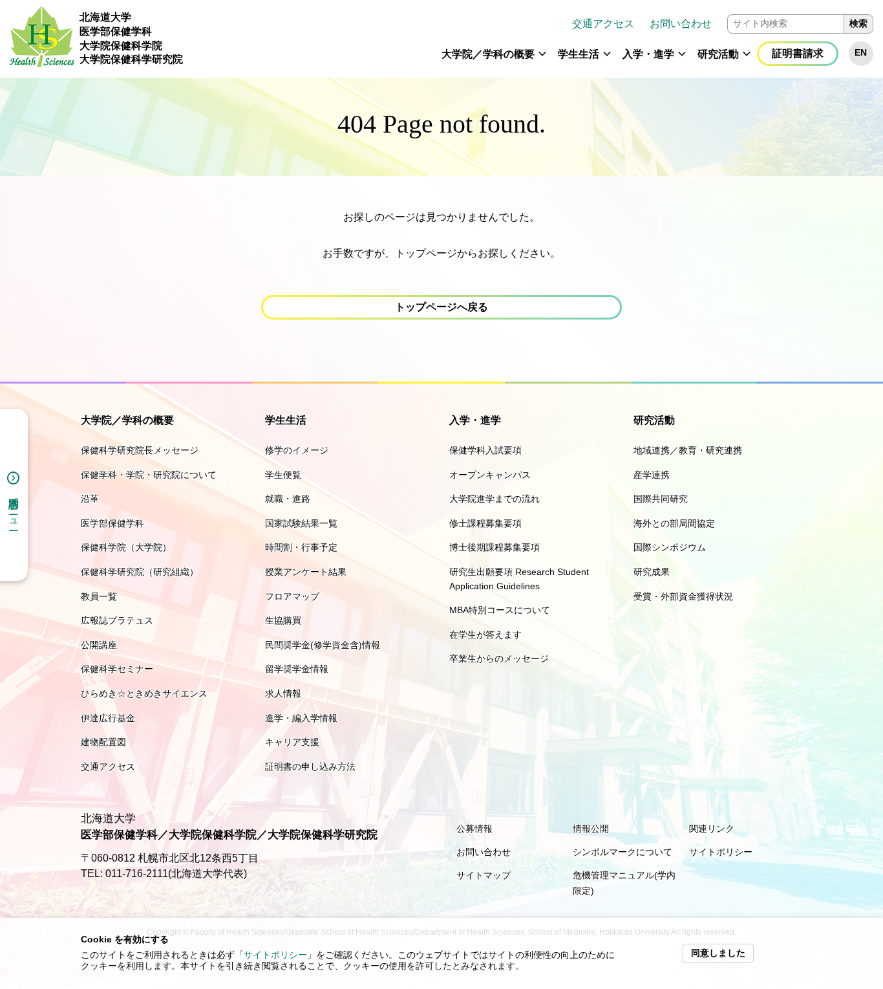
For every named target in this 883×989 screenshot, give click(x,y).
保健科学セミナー (117, 669)
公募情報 (474, 828)
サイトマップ (483, 875)
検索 (858, 23)
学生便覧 (283, 475)
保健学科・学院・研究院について (149, 475)
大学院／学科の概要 (488, 54)
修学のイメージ (296, 450)
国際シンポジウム (669, 547)
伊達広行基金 (108, 718)
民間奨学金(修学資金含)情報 (322, 645)
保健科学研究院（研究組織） (139, 572)
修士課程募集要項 (485, 523)
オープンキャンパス (490, 475)
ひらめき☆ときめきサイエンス (144, 693)
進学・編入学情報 (301, 718)
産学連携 (651, 475)
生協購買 (283, 620)
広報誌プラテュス (117, 620)
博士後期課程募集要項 (494, 547)
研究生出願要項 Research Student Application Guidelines (519, 579)
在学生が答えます (485, 634)
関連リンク (711, 828)
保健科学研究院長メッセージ (139, 450)
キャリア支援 (292, 742)
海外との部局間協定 (674, 523)
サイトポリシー (275, 955)
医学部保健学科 (112, 523)
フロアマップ (292, 596)
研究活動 (718, 54)
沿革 (90, 499)
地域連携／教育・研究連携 (687, 450)
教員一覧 (99, 596)
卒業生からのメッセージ (499, 658)
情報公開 (591, 828)
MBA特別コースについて (499, 610)
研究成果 (651, 572)
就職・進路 (287, 499)
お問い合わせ (681, 23)
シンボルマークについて (622, 852)
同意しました (718, 953)
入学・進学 (648, 54)
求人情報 (283, 693)
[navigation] (533, 39)
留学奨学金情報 (296, 669)
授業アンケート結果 (305, 572)
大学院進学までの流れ (494, 499)
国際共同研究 (660, 499)
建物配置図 (103, 742)
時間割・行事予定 (301, 547)
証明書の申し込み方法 (310, 766)
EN (861, 53)
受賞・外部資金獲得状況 (683, 596)
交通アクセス (603, 23)
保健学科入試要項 (485, 450)
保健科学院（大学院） (126, 547)
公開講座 (99, 645)
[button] (542, 59)
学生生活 (578, 54)
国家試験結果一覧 (301, 523)
